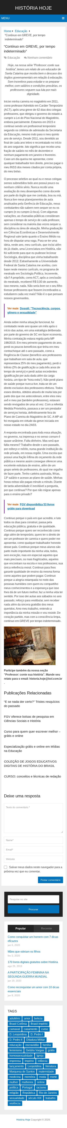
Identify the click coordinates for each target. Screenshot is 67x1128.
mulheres (27, 1082)
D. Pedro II (15, 1039)
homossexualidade (21, 1055)
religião (14, 1092)
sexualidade (16, 1098)
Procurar (33, 909)
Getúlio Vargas (35, 1050)
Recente (46, 928)
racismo (41, 1087)
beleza (38, 1018)
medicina (15, 1076)
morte (53, 1076)
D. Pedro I (37, 1034)
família (47, 1045)
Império (29, 1060)
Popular (20, 928)
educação (15, 1045)
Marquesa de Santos (22, 1071)
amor (27, 1018)
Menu (5, 18)
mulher (13, 1082)
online (41, 1082)
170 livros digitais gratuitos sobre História (33, 962)
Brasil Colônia (18, 1023)
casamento (30, 1029)
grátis (51, 1050)
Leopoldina (34, 1066)
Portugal (27, 1087)
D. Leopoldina (18, 1034)
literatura (50, 1066)
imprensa (15, 1060)
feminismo (15, 1050)
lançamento (16, 1066)
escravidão (32, 1045)
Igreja (40, 1055)
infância (42, 1060)
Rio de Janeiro (48, 1092)
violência (14, 1103)
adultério (14, 1018)
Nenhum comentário (39, 57)
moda (42, 1076)
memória (30, 1076)
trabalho (50, 1098)
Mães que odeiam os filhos (24, 951)
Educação (14, 57)
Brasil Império (39, 1023)
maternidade (46, 1071)
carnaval (14, 1029)
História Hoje (33, 8)
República (29, 1092)
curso (44, 1029)
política (13, 1087)
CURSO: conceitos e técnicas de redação (32, 776)
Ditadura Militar (35, 1039)
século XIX (35, 1098)
